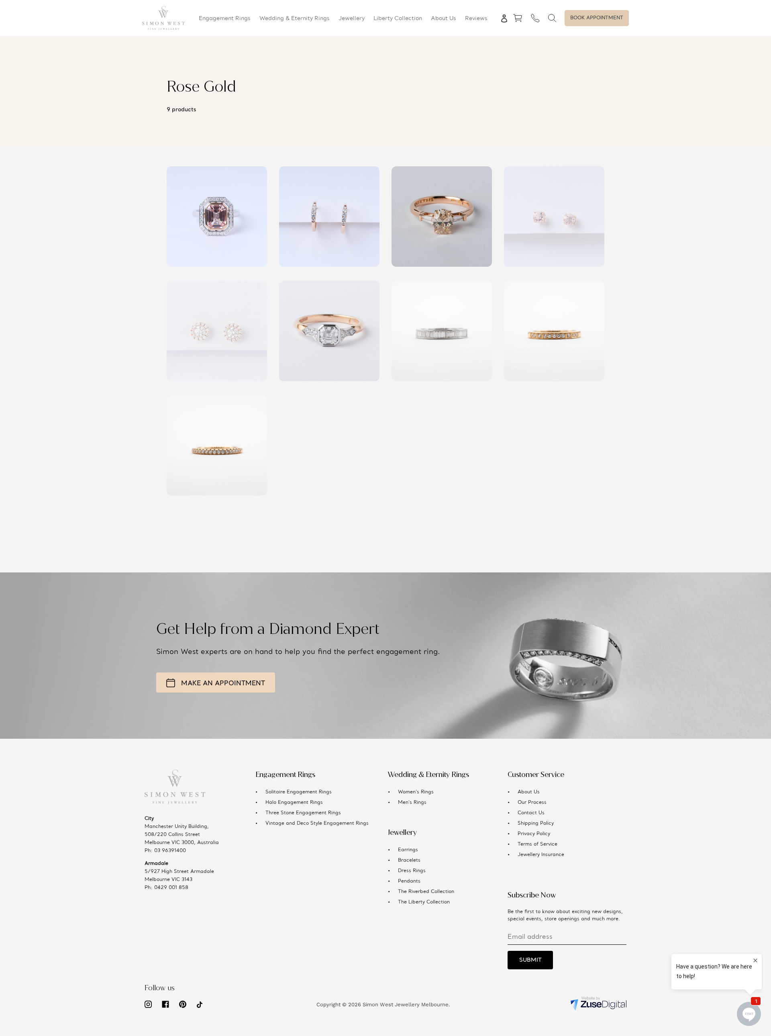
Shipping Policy (536, 823)
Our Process (532, 802)
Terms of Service (537, 844)
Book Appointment (596, 18)
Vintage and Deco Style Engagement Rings (317, 823)
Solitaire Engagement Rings (298, 792)
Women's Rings (416, 792)
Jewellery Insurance (541, 854)
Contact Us (531, 813)
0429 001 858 (171, 887)
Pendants (409, 881)
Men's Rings (412, 802)
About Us (529, 792)
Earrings (408, 850)
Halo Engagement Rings (294, 802)
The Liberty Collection (424, 902)
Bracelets (409, 860)
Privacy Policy (534, 834)
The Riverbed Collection (426, 891)
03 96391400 (170, 850)
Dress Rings (412, 870)
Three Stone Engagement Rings (303, 813)
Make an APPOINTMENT (223, 683)
